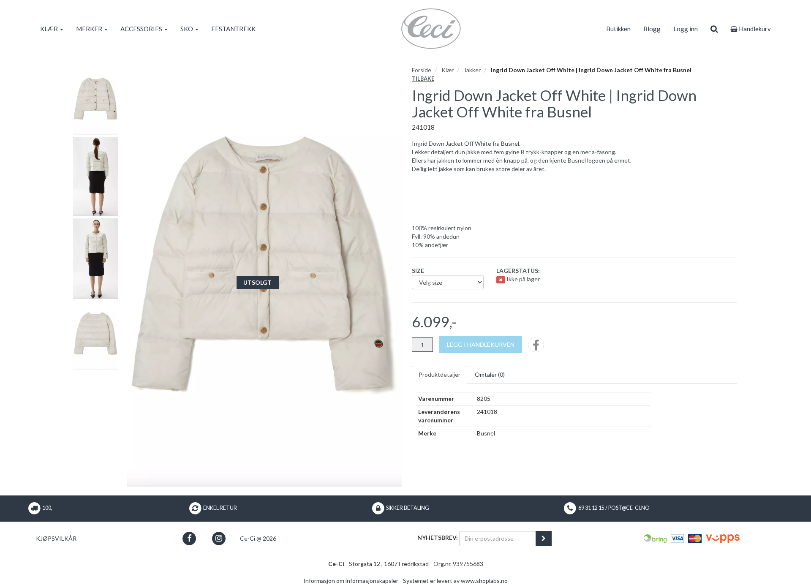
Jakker (472, 69)
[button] (189, 538)
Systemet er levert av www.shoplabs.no (455, 580)
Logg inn (685, 29)
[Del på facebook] (536, 347)
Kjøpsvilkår (56, 538)
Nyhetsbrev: (437, 537)
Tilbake (423, 79)
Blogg (652, 29)
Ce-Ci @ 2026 (258, 538)
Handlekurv (754, 29)
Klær (447, 69)
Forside (421, 69)
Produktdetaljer (439, 374)
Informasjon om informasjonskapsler (350, 580)
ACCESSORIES (141, 29)
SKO (187, 29)
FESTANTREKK (233, 29)
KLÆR (49, 29)
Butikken (618, 29)
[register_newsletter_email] (544, 538)
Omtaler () (490, 374)
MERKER (89, 29)
